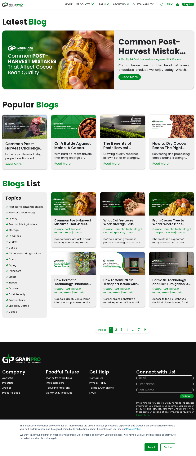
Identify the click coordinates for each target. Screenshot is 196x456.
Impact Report (55, 382)
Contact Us (96, 378)
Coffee (12, 247)
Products (7, 382)
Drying (12, 265)
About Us (7, 378)
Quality (125, 59)
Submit (187, 396)
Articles (6, 387)
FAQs (92, 392)
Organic (13, 288)
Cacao (12, 311)
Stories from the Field (59, 378)
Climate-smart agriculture (24, 253)
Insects (12, 282)
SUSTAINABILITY (143, 4)
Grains (12, 241)
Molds (12, 276)
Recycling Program (58, 387)
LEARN (102, 4)
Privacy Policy (133, 428)
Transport (14, 271)
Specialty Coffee (18, 305)
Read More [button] (130, 77)
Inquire (188, 4)
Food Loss (14, 236)
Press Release (11, 392)
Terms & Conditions (101, 387)
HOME (69, 4)
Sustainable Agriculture (23, 224)
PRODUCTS (83, 4)
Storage (13, 230)
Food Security (16, 294)
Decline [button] (168, 447)
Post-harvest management (150, 59)
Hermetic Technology (21, 212)
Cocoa (176, 59)
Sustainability (16, 300)
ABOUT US (119, 4)
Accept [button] (151, 447)
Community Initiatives (59, 392)
